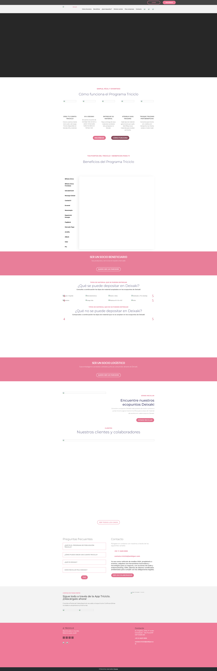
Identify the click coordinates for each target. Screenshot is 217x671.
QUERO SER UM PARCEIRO (108, 269)
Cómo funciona (87, 9)
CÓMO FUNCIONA (120, 138)
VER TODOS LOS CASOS (108, 522)
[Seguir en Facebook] (12, 2)
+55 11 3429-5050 (121, 551)
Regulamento (139, 653)
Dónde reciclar (118, 9)
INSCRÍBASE (169, 2)
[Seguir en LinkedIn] (22, 2)
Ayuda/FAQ (138, 651)
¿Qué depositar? (107, 9)
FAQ (84, 577)
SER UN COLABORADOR (122, 575)
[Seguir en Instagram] (15, 2)
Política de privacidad (142, 656)
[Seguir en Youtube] (18, 2)
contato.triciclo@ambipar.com (127, 556)
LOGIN (154, 2)
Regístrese (121, 634)
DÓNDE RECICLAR (145, 420)
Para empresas (129, 9)
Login (120, 631)
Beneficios (96, 9)
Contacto (139, 9)
